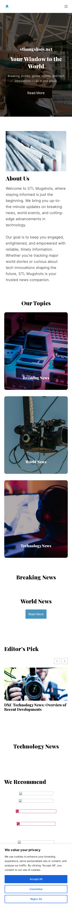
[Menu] (66, 6)
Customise (36, 889)
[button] (65, 661)
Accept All (36, 879)
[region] (36, 875)
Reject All (36, 899)
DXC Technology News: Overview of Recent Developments (35, 707)
